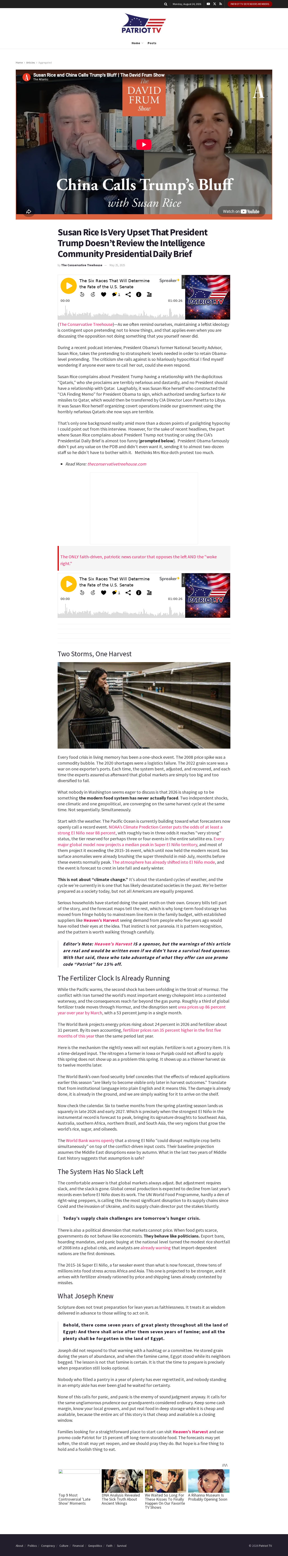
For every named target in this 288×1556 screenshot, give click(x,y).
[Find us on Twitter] (214, 4)
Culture (63, 1546)
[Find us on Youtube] (208, 4)
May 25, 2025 (117, 265)
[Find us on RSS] (220, 4)
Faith (109, 1546)
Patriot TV (265, 1546)
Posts (152, 43)
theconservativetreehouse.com (116, 464)
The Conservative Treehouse (81, 265)
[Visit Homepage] (144, 22)
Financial (78, 1546)
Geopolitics (95, 1546)
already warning (155, 1247)
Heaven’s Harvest (101, 920)
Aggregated (45, 62)
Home (136, 43)
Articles (30, 62)
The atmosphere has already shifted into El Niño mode (163, 862)
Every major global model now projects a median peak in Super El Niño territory (141, 841)
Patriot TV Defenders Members (250, 4)
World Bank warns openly (90, 1140)
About (19, 1546)
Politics (32, 1546)
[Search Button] (165, 4)
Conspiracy (48, 1546)
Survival (121, 1546)
